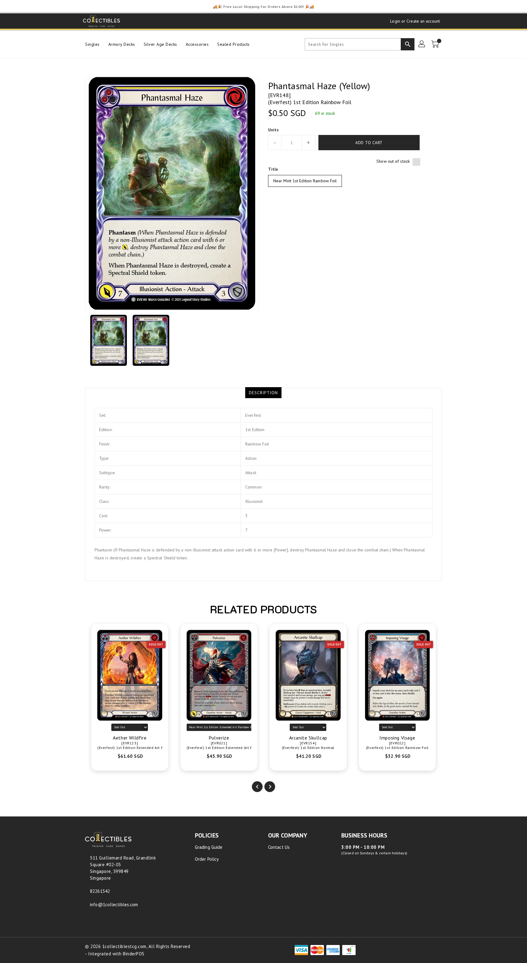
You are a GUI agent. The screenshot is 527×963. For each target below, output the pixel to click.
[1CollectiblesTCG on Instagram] (154, 21)
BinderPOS (134, 954)
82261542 (100, 891)
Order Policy (207, 859)
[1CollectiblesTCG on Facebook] (131, 21)
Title (273, 169)
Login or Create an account (415, 21)
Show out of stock (393, 161)
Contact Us (279, 847)
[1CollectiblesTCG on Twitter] (142, 21)
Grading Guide (208, 847)
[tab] (263, 392)
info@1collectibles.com (114, 904)
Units (273, 130)
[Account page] (422, 44)
